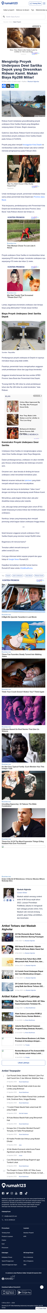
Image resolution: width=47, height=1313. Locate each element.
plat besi (28, 480)
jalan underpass (18, 575)
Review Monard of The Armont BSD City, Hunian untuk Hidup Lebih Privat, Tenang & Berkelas (29, 1052)
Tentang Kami (6, 1233)
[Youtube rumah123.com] (16, 1193)
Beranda (5, 22)
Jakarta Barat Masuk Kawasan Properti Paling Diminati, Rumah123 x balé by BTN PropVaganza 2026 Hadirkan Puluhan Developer (29, 1027)
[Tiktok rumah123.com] (26, 1193)
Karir (3, 1244)
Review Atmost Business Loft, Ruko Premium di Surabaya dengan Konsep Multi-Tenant (30, 1039)
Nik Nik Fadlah (23, 1113)
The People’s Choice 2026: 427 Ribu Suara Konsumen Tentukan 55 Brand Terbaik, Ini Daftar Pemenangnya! (30, 1002)
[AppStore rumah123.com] (9, 1292)
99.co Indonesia (28, 1257)
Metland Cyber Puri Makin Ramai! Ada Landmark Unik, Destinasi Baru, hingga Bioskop (26, 1098)
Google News (13, 559)
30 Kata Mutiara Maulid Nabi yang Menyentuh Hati (24, 1119)
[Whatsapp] (17, 86)
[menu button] (44, 3)
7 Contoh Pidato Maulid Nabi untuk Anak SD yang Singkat (24, 1108)
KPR (25, 1236)
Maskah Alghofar (33, 81)
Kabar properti (8, 10)
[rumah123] (15, 1185)
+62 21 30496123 (9, 1220)
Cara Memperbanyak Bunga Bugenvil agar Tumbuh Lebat (23, 1161)
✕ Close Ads (41, 1308)
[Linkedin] (12, 86)
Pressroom (5, 1247)
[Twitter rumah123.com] (7, 1193)
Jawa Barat (28, 575)
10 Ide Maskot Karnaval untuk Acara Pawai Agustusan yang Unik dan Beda (23, 1150)
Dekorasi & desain (22, 10)
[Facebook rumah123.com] (3, 1193)
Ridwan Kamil (39, 575)
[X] (8, 86)
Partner (4, 1240)
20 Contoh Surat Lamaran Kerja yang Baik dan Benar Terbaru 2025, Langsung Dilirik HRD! (29, 985)
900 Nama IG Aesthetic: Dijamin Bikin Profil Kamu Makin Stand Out (29, 948)
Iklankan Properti (29, 1233)
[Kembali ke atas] (42, 1287)
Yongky (27, 1045)
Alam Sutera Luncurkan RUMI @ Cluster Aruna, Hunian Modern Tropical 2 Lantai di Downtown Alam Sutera (30, 1015)
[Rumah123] (10, 3)
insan (20, 1155)
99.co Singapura (28, 1261)
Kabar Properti (17, 22)
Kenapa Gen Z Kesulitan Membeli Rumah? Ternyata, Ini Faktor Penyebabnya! (23, 1129)
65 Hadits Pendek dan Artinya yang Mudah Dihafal (23, 1140)
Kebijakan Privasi (7, 1257)
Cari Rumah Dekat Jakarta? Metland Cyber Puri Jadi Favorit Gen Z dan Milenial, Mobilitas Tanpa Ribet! (25, 1077)
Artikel (10, 22)
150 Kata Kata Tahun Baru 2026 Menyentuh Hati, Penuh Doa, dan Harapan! (28, 960)
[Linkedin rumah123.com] (21, 1193)
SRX (25, 1265)
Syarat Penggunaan (8, 1261)
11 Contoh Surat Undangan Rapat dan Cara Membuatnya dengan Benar (29, 972)
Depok (8, 575)
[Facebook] (4, 86)
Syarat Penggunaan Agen (9, 1265)
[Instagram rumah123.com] (11, 1193)
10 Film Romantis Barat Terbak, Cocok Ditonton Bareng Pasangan (29, 935)
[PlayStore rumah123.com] (24, 1292)
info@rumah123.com (10, 1216)
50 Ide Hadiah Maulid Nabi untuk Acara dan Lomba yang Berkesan (24, 1087)
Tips (32, 10)
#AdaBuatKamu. (26, 568)
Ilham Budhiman (30, 1008)
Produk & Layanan (7, 1236)
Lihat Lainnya (23, 1063)
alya (20, 1145)
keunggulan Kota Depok (32, 145)
